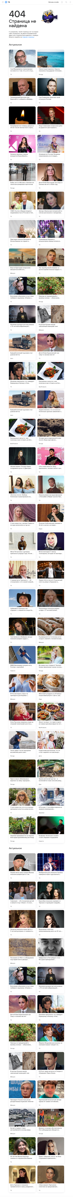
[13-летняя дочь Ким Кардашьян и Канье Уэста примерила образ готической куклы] (50, 858)
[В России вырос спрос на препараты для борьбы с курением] (22, 687)
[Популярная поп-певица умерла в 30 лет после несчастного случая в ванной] (22, 119)
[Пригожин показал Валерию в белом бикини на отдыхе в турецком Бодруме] (22, 233)
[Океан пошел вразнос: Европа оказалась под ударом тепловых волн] (50, 63)
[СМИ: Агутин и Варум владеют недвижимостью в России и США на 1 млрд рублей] (22, 205)
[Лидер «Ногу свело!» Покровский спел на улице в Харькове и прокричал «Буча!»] (50, 574)
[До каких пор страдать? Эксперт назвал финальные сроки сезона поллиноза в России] (50, 659)
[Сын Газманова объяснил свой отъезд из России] (50, 91)
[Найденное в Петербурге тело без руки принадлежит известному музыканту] (50, 1179)
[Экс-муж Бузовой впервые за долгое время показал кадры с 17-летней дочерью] (50, 261)
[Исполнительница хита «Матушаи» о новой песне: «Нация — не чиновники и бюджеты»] (22, 915)
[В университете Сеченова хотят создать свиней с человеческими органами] (50, 631)
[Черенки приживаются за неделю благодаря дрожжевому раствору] (22, 829)
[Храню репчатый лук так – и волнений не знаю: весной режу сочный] (50, 773)
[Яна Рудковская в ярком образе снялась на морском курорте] (22, 971)
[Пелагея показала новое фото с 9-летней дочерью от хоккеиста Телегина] (22, 1150)
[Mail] (6, 2)
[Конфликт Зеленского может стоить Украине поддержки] (50, 829)
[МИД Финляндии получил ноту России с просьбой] (22, 659)
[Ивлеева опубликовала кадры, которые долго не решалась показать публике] (50, 886)
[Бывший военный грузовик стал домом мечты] (22, 347)
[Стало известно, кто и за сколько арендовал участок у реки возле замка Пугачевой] (22, 801)
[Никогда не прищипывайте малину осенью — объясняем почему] (50, 290)
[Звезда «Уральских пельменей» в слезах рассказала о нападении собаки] (50, 205)
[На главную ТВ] (8, 2)
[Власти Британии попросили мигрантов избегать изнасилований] (22, 261)
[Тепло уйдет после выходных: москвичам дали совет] (22, 744)
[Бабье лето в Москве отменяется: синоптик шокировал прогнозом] (22, 176)
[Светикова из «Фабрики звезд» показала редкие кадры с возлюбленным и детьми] (22, 631)
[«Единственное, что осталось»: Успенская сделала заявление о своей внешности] (50, 403)
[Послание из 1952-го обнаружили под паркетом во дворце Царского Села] (22, 1179)
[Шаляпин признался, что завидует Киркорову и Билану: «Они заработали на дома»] (22, 375)
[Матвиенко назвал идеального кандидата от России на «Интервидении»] (50, 1057)
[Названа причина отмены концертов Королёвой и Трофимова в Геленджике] (22, 148)
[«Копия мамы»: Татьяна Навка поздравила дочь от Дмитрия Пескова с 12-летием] (22, 460)
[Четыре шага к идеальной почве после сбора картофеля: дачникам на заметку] (50, 432)
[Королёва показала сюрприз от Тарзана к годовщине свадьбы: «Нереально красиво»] (50, 1122)
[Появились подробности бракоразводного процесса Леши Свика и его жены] (22, 1057)
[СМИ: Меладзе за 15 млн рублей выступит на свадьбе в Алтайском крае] (22, 943)
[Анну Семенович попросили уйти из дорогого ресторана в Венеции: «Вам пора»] (50, 119)
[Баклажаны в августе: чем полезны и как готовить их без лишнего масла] (50, 375)
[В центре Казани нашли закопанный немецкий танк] (50, 318)
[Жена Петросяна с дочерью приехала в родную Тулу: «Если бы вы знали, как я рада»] (22, 545)
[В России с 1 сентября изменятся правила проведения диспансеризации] (50, 801)
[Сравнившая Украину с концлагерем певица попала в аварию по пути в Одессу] (50, 233)
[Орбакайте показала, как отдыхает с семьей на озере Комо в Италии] (22, 602)
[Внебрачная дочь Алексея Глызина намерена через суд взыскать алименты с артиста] (50, 1093)
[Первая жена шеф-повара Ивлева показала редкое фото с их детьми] (22, 1093)
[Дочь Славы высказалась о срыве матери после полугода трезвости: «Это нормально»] (22, 886)
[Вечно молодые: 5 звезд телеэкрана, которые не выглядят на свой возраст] (50, 545)
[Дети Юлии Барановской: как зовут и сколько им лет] (50, 347)
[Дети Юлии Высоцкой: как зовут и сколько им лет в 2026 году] (50, 176)
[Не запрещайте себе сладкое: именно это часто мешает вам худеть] (50, 915)
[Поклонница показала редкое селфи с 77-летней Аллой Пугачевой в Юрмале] (50, 602)
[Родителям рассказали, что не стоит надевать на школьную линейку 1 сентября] (50, 744)
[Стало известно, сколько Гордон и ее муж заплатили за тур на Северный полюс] (22, 517)
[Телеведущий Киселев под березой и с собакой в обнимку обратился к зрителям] (22, 91)
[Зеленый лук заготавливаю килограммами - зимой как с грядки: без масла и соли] (22, 858)
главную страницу (28, 37)
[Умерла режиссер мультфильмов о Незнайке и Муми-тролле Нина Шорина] (50, 489)
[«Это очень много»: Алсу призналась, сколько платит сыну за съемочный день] (50, 460)
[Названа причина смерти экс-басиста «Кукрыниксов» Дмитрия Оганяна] (50, 1028)
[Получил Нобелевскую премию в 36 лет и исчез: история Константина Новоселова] (50, 517)
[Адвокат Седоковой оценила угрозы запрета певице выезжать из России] (50, 943)
